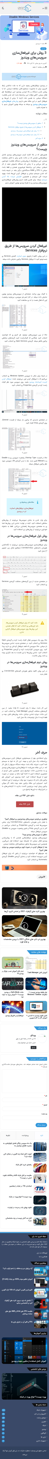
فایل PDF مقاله (25, 804)
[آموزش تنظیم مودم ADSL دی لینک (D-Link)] (40, 1282)
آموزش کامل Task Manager (37, 972)
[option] (24, 1350)
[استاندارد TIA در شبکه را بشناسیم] (40, 1189)
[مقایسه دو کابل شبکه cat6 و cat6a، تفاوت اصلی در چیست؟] (40, 1178)
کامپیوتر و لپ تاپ (40, 1414)
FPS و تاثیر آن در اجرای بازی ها (21, 1322)
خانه (43, 43)
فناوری (44, 1421)
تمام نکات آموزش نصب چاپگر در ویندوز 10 (13, 972)
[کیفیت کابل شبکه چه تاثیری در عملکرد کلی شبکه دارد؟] (40, 1157)
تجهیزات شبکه (41, 1410)
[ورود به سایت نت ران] (24, 1)
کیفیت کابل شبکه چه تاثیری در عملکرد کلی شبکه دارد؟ (17, 1155)
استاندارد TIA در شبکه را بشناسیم (21, 1186)
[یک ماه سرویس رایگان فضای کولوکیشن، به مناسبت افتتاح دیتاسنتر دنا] (40, 1146)
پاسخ (33, 1047)
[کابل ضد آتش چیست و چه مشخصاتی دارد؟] (40, 1221)
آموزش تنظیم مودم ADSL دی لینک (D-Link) (17, 1279)
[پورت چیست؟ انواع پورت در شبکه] (40, 1200)
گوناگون (43, 1433)
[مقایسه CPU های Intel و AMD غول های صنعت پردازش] (40, 1314)
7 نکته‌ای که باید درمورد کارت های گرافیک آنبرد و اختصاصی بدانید (18, 1301)
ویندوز (38, 43)
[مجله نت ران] (24, 8)
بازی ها (43, 1437)
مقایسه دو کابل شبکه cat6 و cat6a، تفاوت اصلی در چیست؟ (17, 1176)
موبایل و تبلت (41, 1418)
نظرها (8, 1135)
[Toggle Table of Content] (45, 120)
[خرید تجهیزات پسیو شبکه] (24, 867)
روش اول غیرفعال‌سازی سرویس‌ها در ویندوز (24, 131)
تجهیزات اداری (41, 1441)
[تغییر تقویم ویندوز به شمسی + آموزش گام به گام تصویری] (36, 1007)
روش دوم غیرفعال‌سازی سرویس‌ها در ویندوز (24, 134)
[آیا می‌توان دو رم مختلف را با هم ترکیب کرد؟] (40, 1271)
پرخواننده (25, 1135)
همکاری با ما (43, 1256)
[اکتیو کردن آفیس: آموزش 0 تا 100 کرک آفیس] (40, 1293)
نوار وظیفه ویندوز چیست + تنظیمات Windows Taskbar (37, 993)
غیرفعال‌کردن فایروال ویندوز (14, 1015)
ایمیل (44, 1105)
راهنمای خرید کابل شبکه (24, 1164)
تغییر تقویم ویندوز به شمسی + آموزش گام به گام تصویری (36, 1016)
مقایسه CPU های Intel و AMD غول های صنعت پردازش (18, 1312)
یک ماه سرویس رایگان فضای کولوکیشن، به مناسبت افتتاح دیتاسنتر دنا (17, 1144)
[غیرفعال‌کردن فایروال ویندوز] (13, 1007)
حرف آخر (38, 138)
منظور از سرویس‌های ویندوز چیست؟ (29, 123)
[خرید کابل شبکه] (24, 76)
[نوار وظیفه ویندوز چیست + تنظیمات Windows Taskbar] (36, 984)
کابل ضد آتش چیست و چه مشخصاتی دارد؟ (19, 1219)
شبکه (44, 1425)
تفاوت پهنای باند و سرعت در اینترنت (19, 1207)
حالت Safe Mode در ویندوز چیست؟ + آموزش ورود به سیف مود (13, 994)
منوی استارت (21, 256)
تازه (41, 1135)
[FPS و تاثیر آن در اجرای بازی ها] (40, 1324)
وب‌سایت (44, 1114)
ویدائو (33, 1035)
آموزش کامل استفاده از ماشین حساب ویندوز (29, 1361)
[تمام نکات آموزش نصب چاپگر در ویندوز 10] (13, 963)
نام (45, 1096)
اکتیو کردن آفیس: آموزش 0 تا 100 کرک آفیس (17, 1290)
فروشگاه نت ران (42, 1253)
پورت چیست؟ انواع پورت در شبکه (20, 1196)
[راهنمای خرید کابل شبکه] (40, 1167)
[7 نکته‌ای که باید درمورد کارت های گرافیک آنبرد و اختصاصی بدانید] (40, 1303)
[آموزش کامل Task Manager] (36, 963)
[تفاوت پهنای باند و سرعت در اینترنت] (40, 1210)
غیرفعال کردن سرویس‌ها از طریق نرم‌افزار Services (24, 127)
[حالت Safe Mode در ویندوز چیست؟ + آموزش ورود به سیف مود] (13, 984)
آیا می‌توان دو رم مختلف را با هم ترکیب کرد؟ (17, 1268)
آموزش (41, 876)
